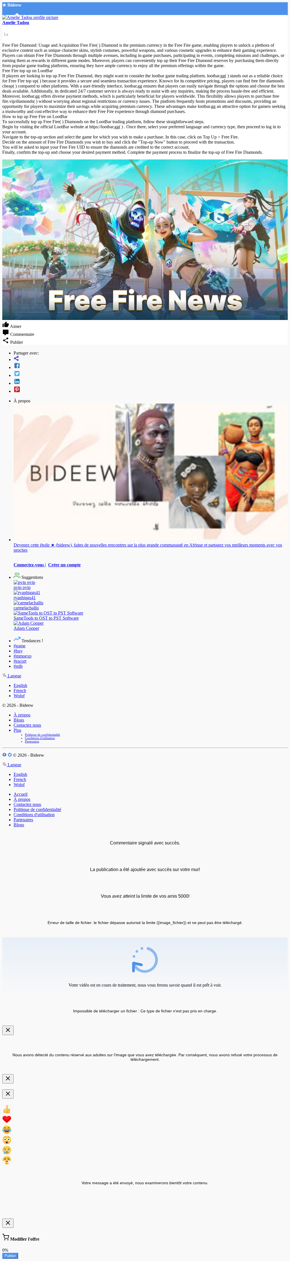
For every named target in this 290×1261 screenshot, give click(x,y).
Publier (10, 1256)
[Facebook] (151, 366)
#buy (18, 650)
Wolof (19, 695)
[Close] (8, 1030)
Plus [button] (17, 730)
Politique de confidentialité (42, 734)
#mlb (18, 666)
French (20, 690)
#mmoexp (22, 656)
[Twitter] (151, 374)
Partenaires (32, 741)
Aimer (15, 326)
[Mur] (151, 359)
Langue (14, 675)
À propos (22, 714)
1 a (6, 34)
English (20, 685)
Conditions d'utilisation (40, 738)
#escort (20, 661)
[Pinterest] (151, 390)
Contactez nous (27, 725)
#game (19, 645)
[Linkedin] (151, 382)
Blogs (19, 720)
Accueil (20, 794)
